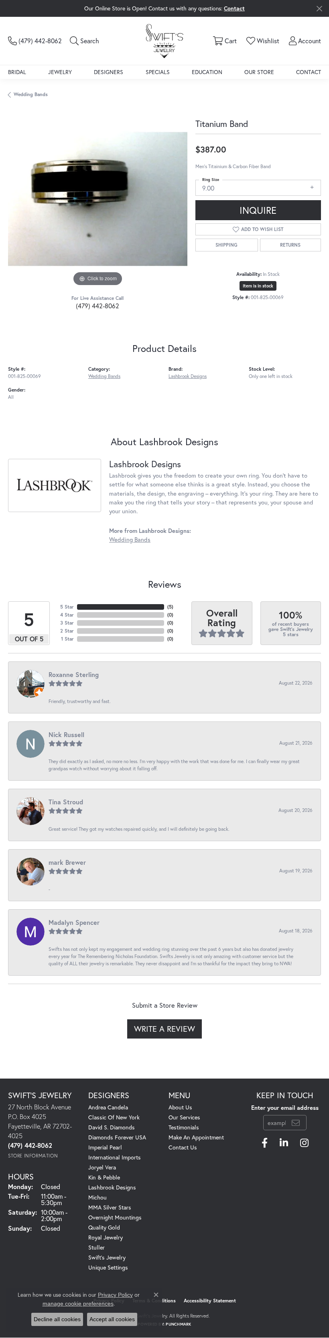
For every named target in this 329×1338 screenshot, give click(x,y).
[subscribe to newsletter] (295, 1122)
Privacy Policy (115, 1295)
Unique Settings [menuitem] (108, 1267)
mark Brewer (67, 862)
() (170, 607)
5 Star (67, 607)
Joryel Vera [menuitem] (102, 1167)
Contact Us (183, 1147)
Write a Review (164, 1028)
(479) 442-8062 (97, 305)
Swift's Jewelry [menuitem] (107, 1257)
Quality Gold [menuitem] (104, 1227)
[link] (35, 41)
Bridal (17, 72)
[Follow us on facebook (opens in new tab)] (265, 1143)
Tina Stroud (66, 802)
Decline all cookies (57, 1319)
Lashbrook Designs (188, 376)
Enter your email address (285, 1107)
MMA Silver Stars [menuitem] (109, 1207)
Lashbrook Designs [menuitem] (112, 1187)
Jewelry (60, 72)
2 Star (67, 631)
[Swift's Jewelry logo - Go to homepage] (165, 40)
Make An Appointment (196, 1137)
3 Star (67, 623)
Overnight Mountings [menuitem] (115, 1217)
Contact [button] (234, 8)
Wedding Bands (31, 94)
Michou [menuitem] (97, 1197)
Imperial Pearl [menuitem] (105, 1147)
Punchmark (178, 1324)
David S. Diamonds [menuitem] (111, 1127)
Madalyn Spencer (74, 922)
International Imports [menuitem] (114, 1157)
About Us (180, 1107)
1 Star (67, 639)
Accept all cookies (112, 1319)
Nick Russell (66, 734)
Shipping (226, 245)
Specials (158, 72)
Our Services (184, 1117)
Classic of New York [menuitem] (114, 1117)
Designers (108, 72)
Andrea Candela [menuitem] (108, 1107)
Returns (290, 245)
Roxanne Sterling (74, 674)
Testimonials (184, 1127)
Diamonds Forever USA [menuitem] (117, 1137)
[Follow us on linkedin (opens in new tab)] (284, 1143)
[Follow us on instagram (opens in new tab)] (304, 1143)
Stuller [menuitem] (96, 1247)
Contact (308, 72)
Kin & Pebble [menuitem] (104, 1177)
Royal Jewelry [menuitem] (105, 1237)
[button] (84, 41)
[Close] (319, 9)
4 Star (67, 615)
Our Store (259, 72)
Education (207, 72)
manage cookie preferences (78, 1303)
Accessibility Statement (210, 1301)
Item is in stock (258, 286)
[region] (97, 199)
